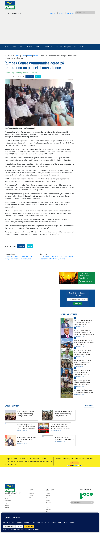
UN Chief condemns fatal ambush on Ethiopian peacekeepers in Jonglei (82, 372)
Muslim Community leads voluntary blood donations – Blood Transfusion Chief (83, 382)
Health (37, 47)
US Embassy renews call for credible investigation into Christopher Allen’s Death (82, 352)
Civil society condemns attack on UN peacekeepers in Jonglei (83, 391)
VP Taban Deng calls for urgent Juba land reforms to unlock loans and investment (26, 426)
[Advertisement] (50, 30)
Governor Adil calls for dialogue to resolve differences (64, 438)
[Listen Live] (82, 53)
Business (58, 47)
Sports (81, 47)
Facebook (30, 77)
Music (48, 500)
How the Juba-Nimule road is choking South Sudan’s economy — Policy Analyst (84, 342)
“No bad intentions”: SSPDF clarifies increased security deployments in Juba (82, 362)
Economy (48, 509)
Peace (21, 47)
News (14, 47)
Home (7, 47)
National (31, 493)
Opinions (48, 498)
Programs (67, 47)
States (35, 56)
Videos (75, 47)
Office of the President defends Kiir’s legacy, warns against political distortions (84, 322)
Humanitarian (47, 47)
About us (52, 13)
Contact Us (70, 13)
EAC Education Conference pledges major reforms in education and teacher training (60, 426)
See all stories (89, 405)
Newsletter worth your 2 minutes (77, 294)
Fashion (48, 502)
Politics (29, 47)
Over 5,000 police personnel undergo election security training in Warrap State (26, 414)
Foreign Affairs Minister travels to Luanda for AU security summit (26, 439)
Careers (61, 13)
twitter (38, 77)
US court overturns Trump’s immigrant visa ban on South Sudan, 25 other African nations (84, 332)
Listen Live (84, 282)
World (31, 498)
